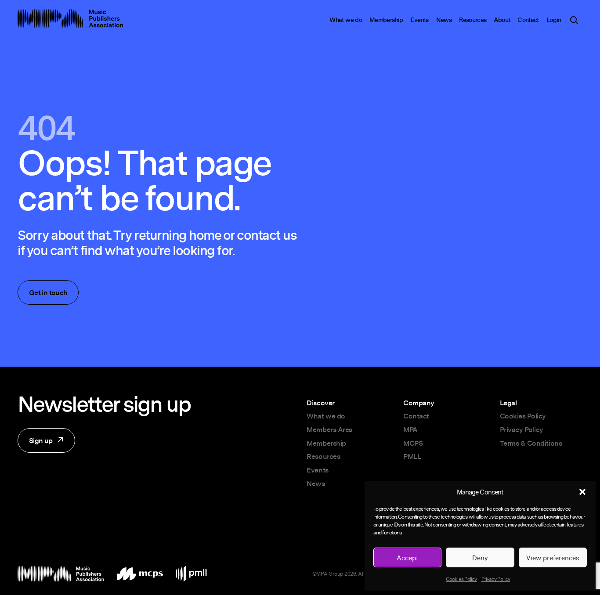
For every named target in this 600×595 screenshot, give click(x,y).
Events (420, 19)
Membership (386, 19)
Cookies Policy (461, 579)
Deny (480, 558)
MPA (410, 429)
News (444, 19)
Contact (528, 19)
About (502, 19)
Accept (408, 558)
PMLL (412, 456)
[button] (582, 491)
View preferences (552, 558)
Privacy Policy (495, 579)
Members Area (329, 429)
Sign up (35, 444)
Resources (472, 19)
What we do (345, 19)
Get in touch (48, 292)
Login (553, 19)
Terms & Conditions (531, 443)
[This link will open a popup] (574, 22)
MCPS (413, 443)
